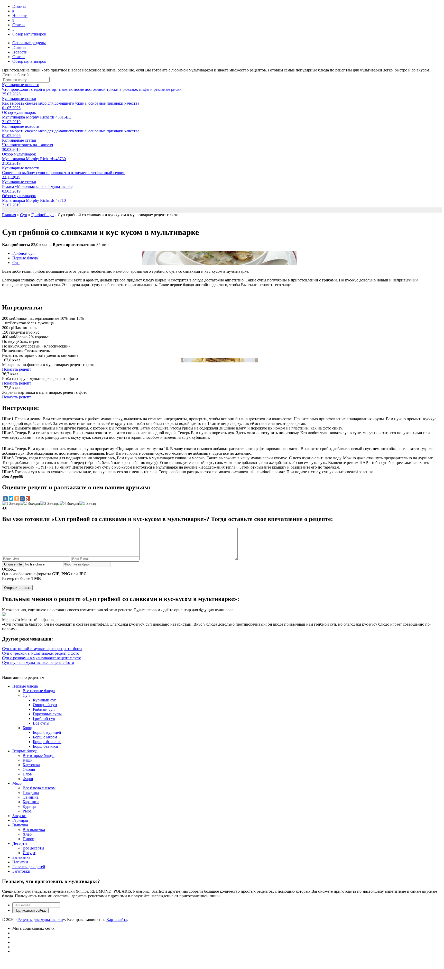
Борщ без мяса (45, 746)
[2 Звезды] (30, 503)
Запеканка (21, 857)
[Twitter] (11, 498)
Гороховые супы (47, 714)
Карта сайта (116, 919)
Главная (19, 6)
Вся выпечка (34, 829)
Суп (16, 262)
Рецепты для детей (28, 866)
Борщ (27, 728)
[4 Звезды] (69, 503)
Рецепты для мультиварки (40, 919)
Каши (28, 760)
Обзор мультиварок (29, 34)
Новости (19, 15)
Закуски (19, 815)
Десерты (19, 843)
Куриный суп (45, 700)
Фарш (28, 778)
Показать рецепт (16, 369)
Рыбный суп (44, 709)
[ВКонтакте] (5, 498)
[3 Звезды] (50, 503)
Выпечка (20, 825)
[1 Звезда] (11, 503)
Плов (27, 774)
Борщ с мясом (45, 737)
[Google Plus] (28, 498)
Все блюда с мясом (39, 788)
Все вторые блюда (38, 755)
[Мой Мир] (22, 498)
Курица (29, 806)
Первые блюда (25, 258)
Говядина (31, 792)
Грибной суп (23, 253)
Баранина (31, 802)
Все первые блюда (39, 691)
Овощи (29, 769)
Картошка (31, 765)
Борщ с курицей (47, 732)
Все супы (41, 723)
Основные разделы (29, 43)
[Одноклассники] (16, 498)
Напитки (20, 862)
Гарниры (20, 820)
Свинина (31, 797)
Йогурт (29, 853)
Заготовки (21, 871)
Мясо (17, 783)
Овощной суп (45, 704)
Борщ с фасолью (47, 741)
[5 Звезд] (87, 503)
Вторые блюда (25, 751)
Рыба (27, 811)
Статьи (18, 25)
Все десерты (33, 848)
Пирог (28, 839)
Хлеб (27, 834)
